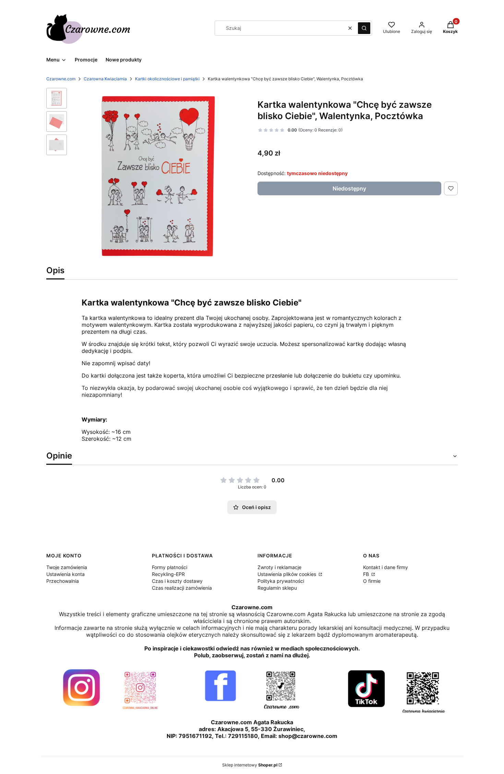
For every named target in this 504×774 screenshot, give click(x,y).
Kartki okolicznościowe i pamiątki (167, 78)
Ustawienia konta (65, 574)
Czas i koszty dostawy (177, 581)
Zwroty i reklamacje (279, 567)
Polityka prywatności (280, 581)
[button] (364, 28)
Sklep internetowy (249, 764)
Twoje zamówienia (66, 567)
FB (366, 574)
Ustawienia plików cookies (287, 574)
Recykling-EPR (168, 574)
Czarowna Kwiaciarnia (105, 78)
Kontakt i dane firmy (385, 567)
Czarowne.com (60, 78)
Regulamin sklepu (277, 588)
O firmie (372, 581)
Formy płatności (169, 567)
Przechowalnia (62, 581)
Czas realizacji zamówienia (182, 588)
